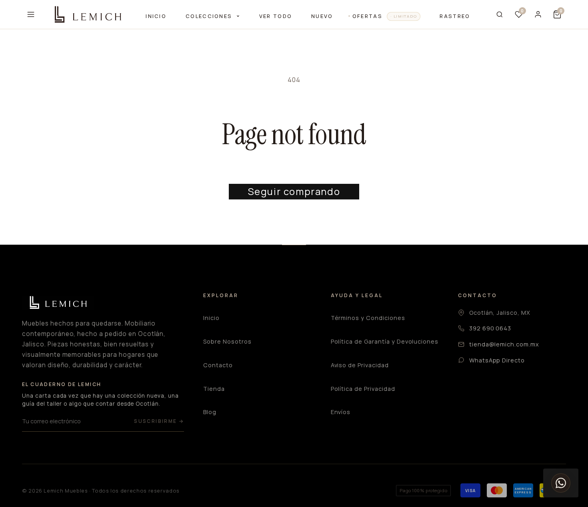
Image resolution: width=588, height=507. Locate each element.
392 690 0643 (490, 328)
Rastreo (455, 16)
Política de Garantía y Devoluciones (385, 341)
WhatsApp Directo (497, 360)
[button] (557, 14)
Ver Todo (275, 16)
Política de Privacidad (363, 388)
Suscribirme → (159, 421)
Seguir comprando (294, 191)
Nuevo (322, 16)
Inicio (156, 16)
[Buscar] (499, 14)
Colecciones (210, 16)
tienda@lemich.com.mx (504, 344)
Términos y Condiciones (368, 318)
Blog (209, 412)
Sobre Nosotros (227, 341)
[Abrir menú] (31, 14)
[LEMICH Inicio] (87, 14)
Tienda (214, 388)
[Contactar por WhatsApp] (560, 483)
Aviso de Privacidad (360, 365)
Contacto (218, 365)
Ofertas (384, 16)
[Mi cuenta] (538, 14)
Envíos (341, 412)
